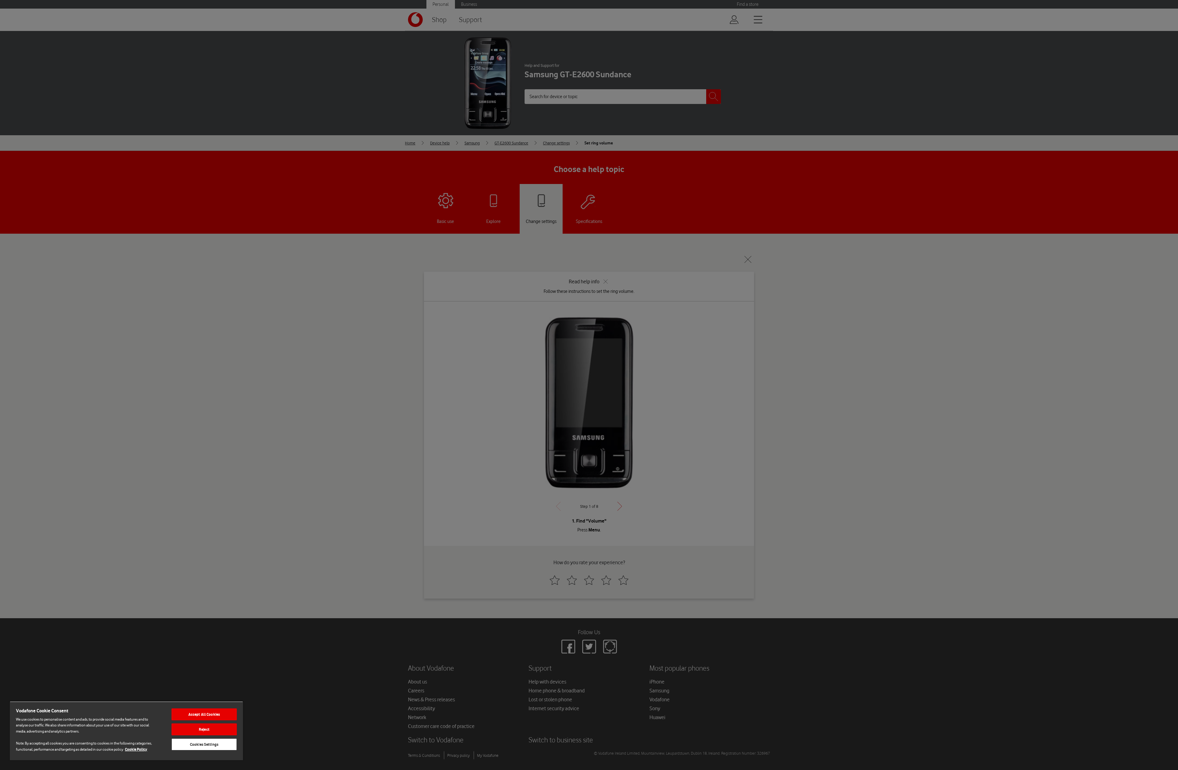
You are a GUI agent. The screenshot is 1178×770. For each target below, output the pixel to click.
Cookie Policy (136, 749)
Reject (204, 729)
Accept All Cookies (204, 714)
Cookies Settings (204, 744)
